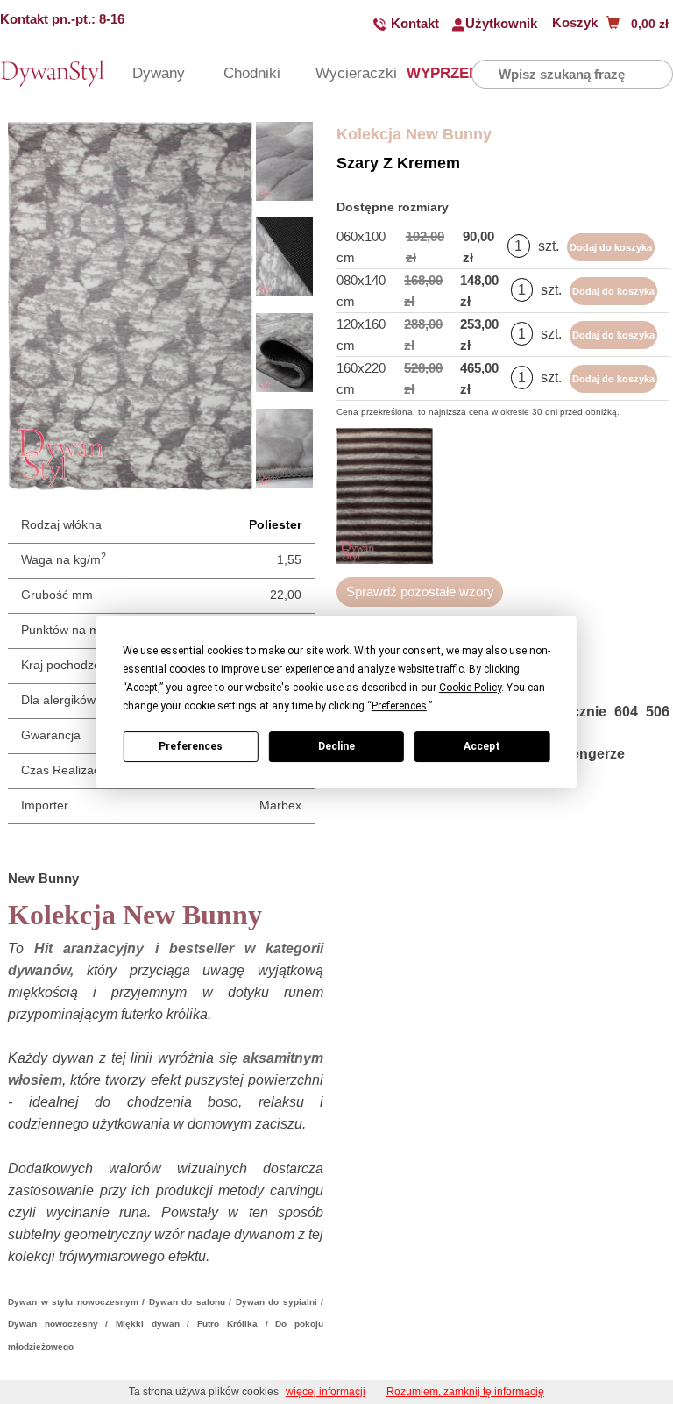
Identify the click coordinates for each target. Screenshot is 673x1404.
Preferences (191, 746)
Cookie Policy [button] (470, 687)
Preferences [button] (399, 706)
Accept (482, 746)
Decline (336, 746)
